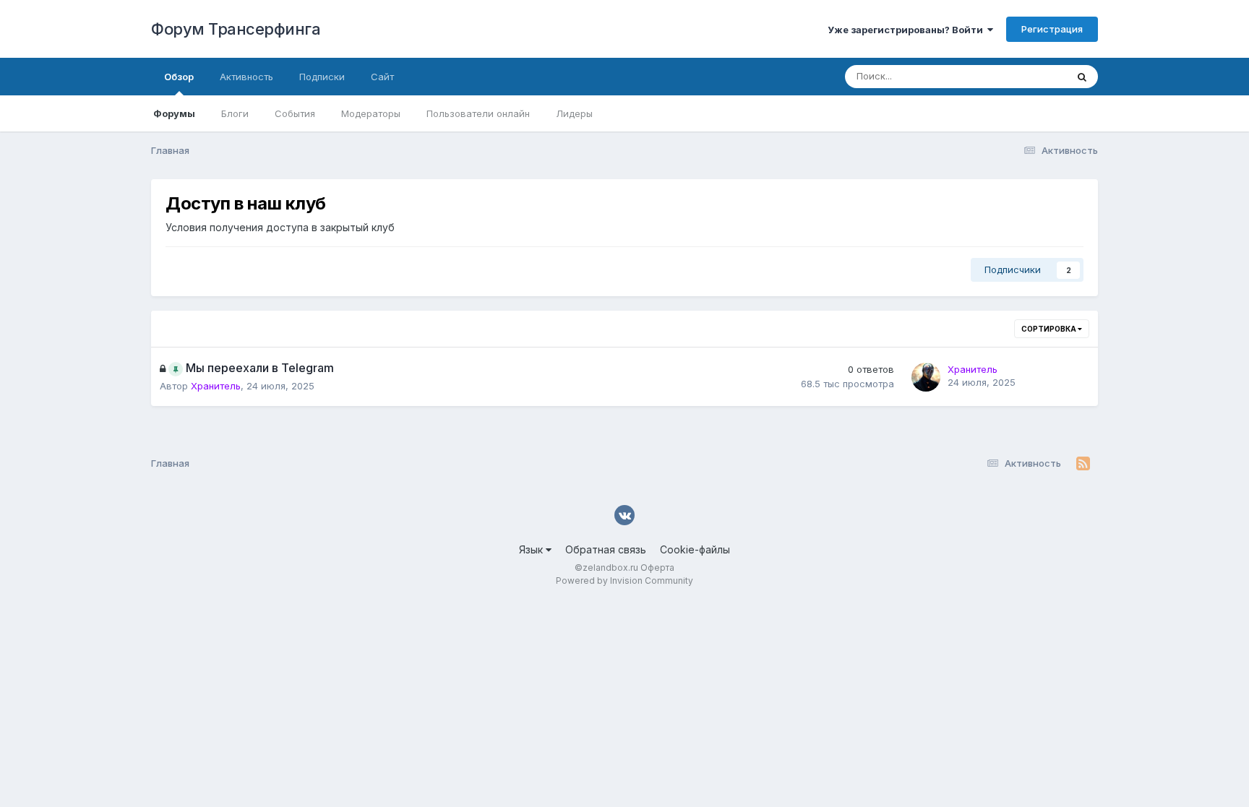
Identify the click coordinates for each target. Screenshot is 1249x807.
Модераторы (370, 113)
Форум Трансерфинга (235, 29)
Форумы (174, 113)
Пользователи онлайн (478, 113)
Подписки (322, 76)
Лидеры (574, 113)
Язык (532, 549)
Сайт (382, 76)
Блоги (235, 113)
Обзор (179, 76)
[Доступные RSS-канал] (1083, 464)
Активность (246, 76)
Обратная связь (605, 549)
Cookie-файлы (695, 549)
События (295, 113)
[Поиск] (1082, 76)
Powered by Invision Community (624, 580)
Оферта (657, 567)
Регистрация (1052, 29)
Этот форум (1021, 76)
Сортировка (1049, 328)
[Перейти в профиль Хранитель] (925, 377)
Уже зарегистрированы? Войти (907, 29)
